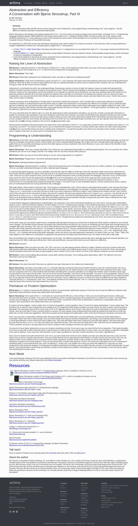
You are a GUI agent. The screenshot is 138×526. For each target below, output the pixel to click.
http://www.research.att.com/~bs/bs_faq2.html (26, 417)
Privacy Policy (81, 523)
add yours (80, 453)
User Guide (84, 488)
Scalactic (63, 512)
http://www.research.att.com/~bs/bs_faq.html (26, 412)
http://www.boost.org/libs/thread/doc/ (23, 440)
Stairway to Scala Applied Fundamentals (114, 485)
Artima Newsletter (54, 360)
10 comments (51, 453)
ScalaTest (63, 510)
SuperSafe (63, 501)
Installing (84, 498)
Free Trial (84, 485)
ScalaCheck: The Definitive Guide (111, 502)
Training (62, 496)
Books (62, 504)
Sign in (125, 3)
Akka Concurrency (107, 505)
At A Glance (84, 502)
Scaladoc (84, 505)
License (83, 490)
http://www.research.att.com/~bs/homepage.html (27, 384)
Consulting (63, 493)
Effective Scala (106, 490)
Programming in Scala (108, 498)
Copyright (46, 523)
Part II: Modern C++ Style (24, 53)
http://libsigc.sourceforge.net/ (20, 429)
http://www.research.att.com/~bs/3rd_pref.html (26, 395)
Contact (63, 488)
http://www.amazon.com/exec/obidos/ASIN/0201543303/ (40, 378)
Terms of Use (90, 523)
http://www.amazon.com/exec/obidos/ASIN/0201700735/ (35, 373)
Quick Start (84, 496)
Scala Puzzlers (106, 500)
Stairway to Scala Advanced (110, 488)
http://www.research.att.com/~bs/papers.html (26, 401)
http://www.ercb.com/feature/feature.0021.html (26, 445)
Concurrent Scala (106, 492)
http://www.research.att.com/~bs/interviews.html (27, 406)
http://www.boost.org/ (17, 434)
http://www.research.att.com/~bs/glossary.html (26, 423)
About (62, 485)
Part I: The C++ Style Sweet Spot (27, 49)
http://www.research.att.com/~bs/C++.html (25, 389)
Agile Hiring (105, 507)
